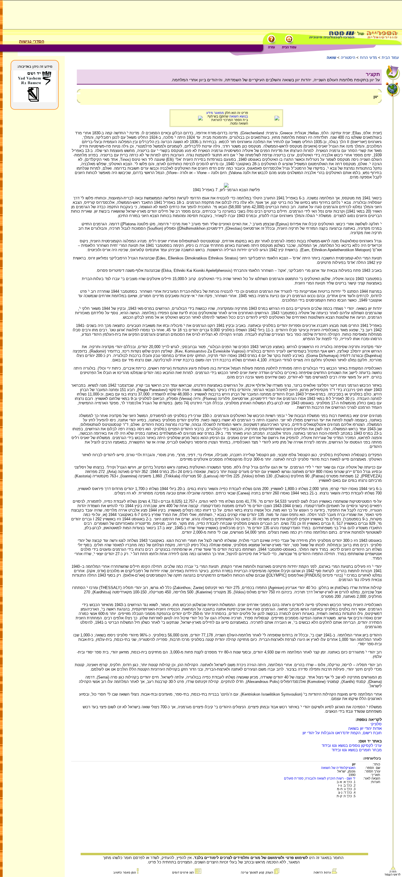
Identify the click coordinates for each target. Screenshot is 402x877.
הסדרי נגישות (31, 41)
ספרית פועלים (293, 778)
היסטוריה (348, 57)
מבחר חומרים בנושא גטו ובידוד (357, 750)
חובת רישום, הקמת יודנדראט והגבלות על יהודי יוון (342, 733)
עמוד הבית (390, 57)
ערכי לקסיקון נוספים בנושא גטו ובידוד (352, 745)
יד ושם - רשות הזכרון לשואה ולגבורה (330, 778)
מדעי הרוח (368, 57)
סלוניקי (376, 724)
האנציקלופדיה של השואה (338, 768)
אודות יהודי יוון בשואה (365, 728)
